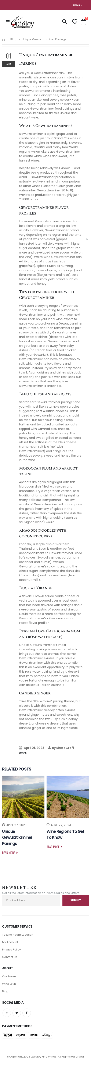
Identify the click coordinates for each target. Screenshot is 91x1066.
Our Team (9, 976)
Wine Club (9, 984)
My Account (10, 942)
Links (76, 5)
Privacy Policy (11, 950)
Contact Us (9, 957)
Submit (75, 900)
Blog (13, 39)
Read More (9, 852)
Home (3, 39)
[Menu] (8, 22)
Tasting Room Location (17, 935)
